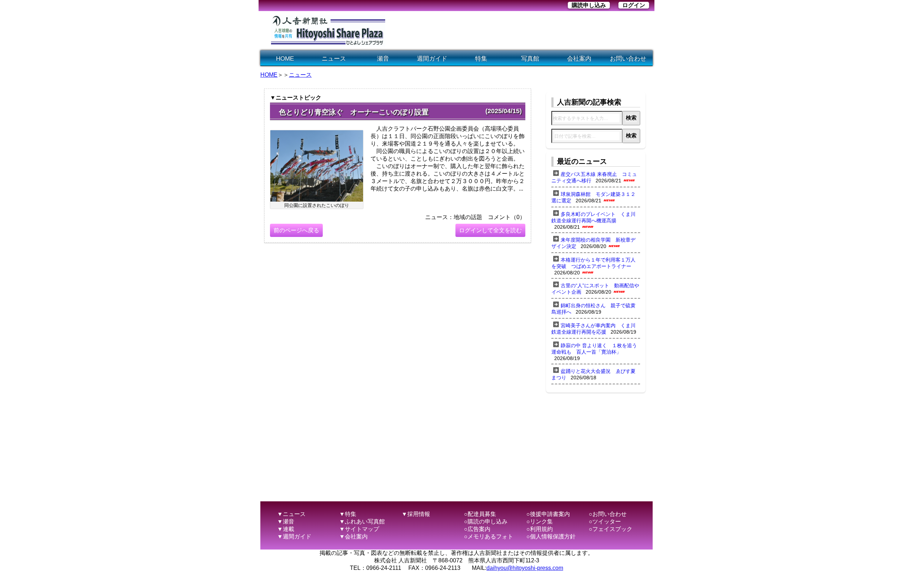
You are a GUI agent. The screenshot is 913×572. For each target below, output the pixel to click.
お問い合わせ (628, 58)
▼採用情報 (416, 514)
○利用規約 (539, 529)
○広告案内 (477, 529)
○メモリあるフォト (488, 536)
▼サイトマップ (359, 529)
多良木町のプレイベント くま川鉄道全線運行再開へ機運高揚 (593, 217)
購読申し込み (589, 5)
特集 (481, 58)
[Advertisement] (522, 31)
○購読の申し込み (485, 521)
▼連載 (285, 529)
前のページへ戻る (296, 230)
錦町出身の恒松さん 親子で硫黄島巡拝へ (593, 309)
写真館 (530, 58)
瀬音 (383, 58)
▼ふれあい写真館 (362, 521)
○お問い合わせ (608, 514)
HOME (285, 58)
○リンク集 (539, 521)
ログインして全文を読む (490, 230)
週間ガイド (432, 58)
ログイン (633, 5)
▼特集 (347, 514)
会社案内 (579, 58)
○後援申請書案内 (548, 514)
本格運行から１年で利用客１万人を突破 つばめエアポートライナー (593, 263)
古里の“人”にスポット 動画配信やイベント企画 (595, 289)
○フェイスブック (610, 529)
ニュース (334, 58)
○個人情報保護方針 (551, 536)
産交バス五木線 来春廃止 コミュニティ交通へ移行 (594, 177)
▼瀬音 (285, 521)
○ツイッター (605, 521)
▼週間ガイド (294, 536)
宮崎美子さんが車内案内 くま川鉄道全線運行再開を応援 (593, 329)
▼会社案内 (353, 536)
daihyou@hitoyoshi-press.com (524, 568)
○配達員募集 (480, 514)
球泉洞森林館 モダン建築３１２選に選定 (593, 197)
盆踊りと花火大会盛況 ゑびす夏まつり (593, 374)
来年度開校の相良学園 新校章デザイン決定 (593, 243)
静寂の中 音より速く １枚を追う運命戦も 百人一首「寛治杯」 (594, 349)
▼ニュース (291, 514)
